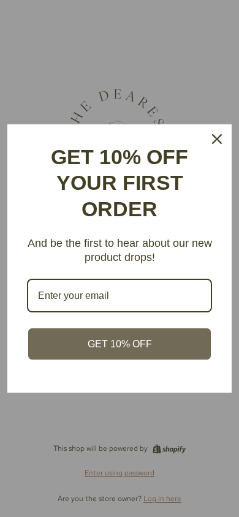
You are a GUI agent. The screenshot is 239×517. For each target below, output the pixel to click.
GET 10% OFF (120, 344)
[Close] (217, 139)
